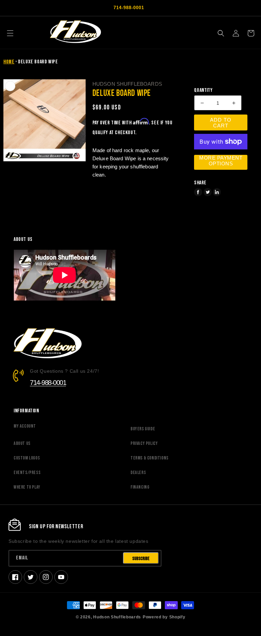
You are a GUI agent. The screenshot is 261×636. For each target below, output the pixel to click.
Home (8, 62)
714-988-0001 (48, 382)
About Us (22, 443)
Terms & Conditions (149, 458)
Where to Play (27, 487)
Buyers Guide (142, 429)
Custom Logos (27, 458)
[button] (10, 33)
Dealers (138, 472)
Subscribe (141, 558)
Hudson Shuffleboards (117, 617)
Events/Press (27, 472)
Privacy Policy (144, 443)
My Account (25, 426)
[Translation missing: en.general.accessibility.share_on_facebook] (198, 192)
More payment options (220, 160)
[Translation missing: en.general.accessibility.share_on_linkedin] (217, 192)
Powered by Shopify (164, 617)
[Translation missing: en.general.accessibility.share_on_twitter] (208, 192)
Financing (139, 487)
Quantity (203, 90)
